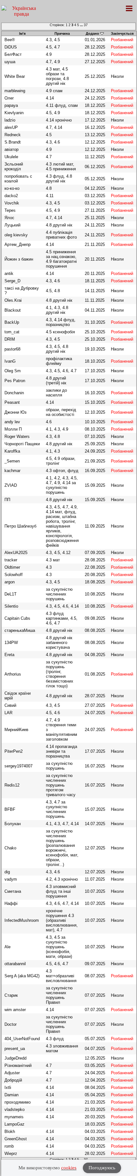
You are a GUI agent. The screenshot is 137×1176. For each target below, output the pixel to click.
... (82, 25)
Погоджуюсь (102, 1167)
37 (86, 25)
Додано (92, 33)
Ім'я (22, 33)
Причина (62, 33)
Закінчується (122, 33)
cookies (68, 1167)
